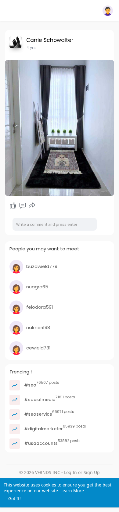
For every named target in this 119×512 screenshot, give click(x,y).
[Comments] (23, 206)
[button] (108, 10)
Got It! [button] (14, 498)
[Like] (13, 205)
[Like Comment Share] (23, 206)
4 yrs (31, 47)
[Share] (32, 206)
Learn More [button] (72, 490)
